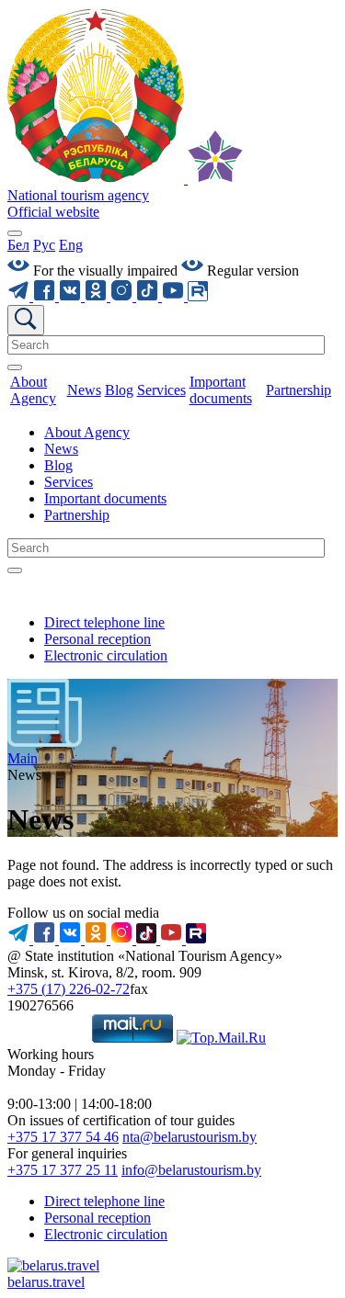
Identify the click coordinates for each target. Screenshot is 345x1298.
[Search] (14, 367)
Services (68, 482)
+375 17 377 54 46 (63, 1137)
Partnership (76, 515)
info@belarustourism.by (191, 1170)
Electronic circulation (105, 655)
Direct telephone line (104, 622)
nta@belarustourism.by (189, 1137)
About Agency (87, 432)
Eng (71, 245)
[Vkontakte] (72, 296)
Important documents (105, 498)
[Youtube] (175, 296)
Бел (18, 245)
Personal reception (97, 639)
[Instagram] (123, 296)
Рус (44, 245)
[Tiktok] (149, 296)
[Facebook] (46, 296)
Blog (58, 465)
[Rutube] (198, 296)
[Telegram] (20, 296)
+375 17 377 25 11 (62, 1170)
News (61, 449)
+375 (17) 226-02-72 (68, 989)
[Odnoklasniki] (97, 296)
